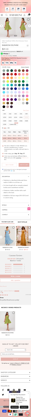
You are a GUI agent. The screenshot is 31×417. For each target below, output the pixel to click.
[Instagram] (8, 390)
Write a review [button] (15, 276)
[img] (4, 295)
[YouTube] (25, 390)
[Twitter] (3, 395)
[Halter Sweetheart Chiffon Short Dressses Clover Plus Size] (7, 321)
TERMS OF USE (25, 363)
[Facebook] (3, 390)
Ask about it (24, 407)
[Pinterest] (14, 390)
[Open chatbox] (27, 413)
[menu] (2, 15)
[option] (8, 27)
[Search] (7, 15)
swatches (18, 158)
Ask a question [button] (15, 280)
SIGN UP (15, 359)
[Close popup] (28, 393)
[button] (1, 25)
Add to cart (24, 165)
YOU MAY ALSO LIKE (7, 222)
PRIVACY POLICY (16, 364)
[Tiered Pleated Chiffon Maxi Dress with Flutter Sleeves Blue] (7, 236)
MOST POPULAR (22, 222)
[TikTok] (19, 390)
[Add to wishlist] (28, 19)
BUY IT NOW (9, 165)
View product (14, 407)
